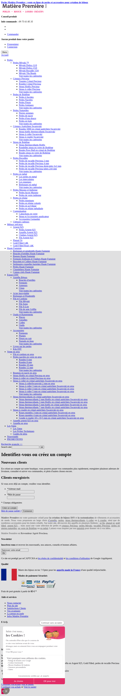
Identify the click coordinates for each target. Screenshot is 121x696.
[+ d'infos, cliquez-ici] (37, 588)
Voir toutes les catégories (30, 76)
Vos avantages (13, 611)
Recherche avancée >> (11, 444)
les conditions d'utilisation (78, 558)
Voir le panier (27, 684)
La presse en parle (15, 613)
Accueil (4, 55)
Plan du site (12, 605)
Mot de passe (14, 494)
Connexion (12, 47)
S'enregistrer (13, 44)
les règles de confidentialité (50, 558)
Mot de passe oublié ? (11, 511)
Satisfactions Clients (16, 608)
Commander (13, 34)
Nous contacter (14, 603)
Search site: (6, 447)
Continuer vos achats (11, 684)
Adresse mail (13, 489)
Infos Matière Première (17, 616)
